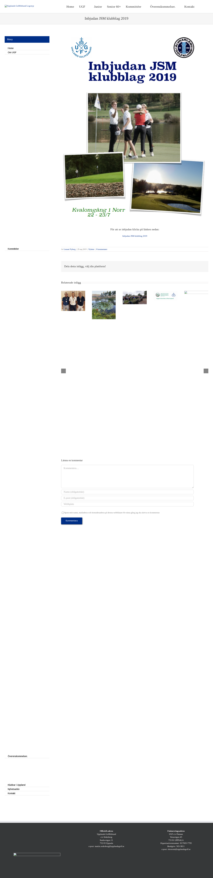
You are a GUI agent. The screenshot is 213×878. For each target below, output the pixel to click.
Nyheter (91, 249)
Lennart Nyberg (69, 249)
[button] (204, 6)
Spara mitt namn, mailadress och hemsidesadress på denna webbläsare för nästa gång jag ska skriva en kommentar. (112, 512)
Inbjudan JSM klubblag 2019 (134, 236)
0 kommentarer (101, 249)
